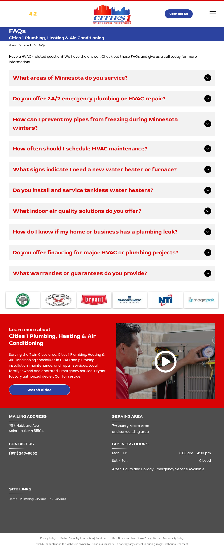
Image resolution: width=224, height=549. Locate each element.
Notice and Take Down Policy (134, 538)
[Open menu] (213, 13)
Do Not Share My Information (77, 538)
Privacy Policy (48, 538)
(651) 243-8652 (23, 453)
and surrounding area (130, 431)
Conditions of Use (106, 538)
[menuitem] (14, 499)
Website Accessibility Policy (168, 538)
